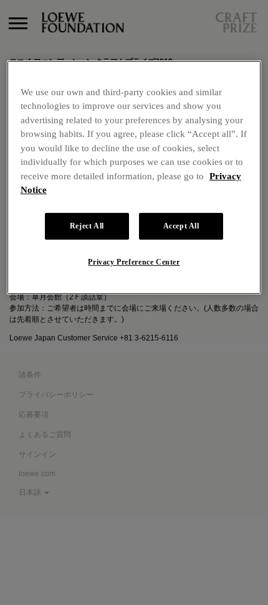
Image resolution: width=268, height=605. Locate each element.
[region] (134, 177)
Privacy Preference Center (133, 262)
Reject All (87, 226)
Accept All (181, 226)
